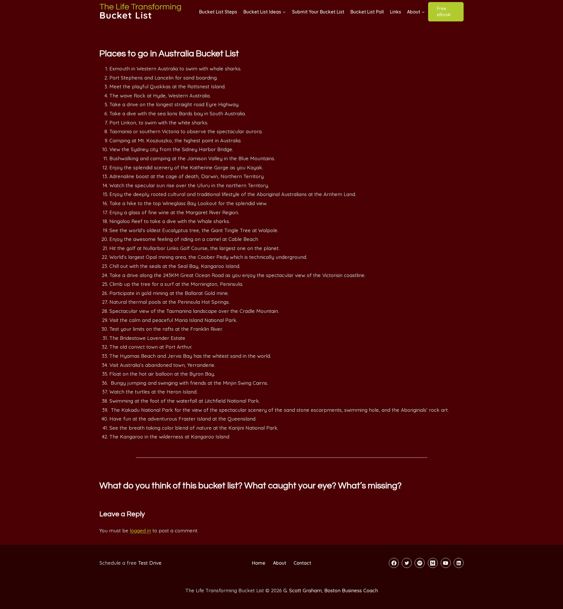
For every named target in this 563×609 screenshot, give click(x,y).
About (279, 563)
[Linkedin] (459, 563)
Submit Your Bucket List (318, 12)
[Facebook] (394, 563)
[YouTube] (446, 563)
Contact (302, 563)
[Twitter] (407, 563)
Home (258, 563)
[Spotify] (420, 563)
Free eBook (444, 11)
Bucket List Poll (367, 12)
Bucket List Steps (218, 12)
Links (395, 12)
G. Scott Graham (302, 590)
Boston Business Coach (351, 590)
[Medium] (433, 563)
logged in (140, 530)
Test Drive (150, 563)
